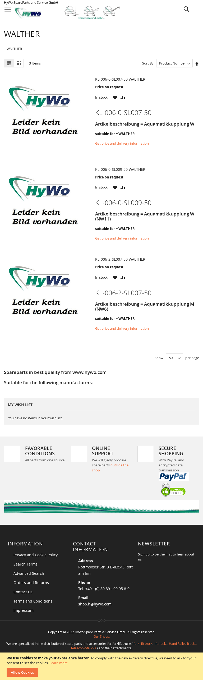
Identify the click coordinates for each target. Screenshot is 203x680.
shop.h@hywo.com (95, 604)
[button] (115, 97)
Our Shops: (102, 636)
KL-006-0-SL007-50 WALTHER (120, 79)
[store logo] (71, 12)
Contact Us (23, 591)
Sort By (148, 63)
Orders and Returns (31, 582)
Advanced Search (28, 573)
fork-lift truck (142, 643)
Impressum (23, 610)
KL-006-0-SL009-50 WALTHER (120, 169)
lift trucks (160, 643)
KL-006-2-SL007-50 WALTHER (120, 259)
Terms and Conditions (32, 601)
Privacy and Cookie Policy (35, 554)
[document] (102, 666)
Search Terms (25, 564)
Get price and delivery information (122, 143)
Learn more (58, 662)
